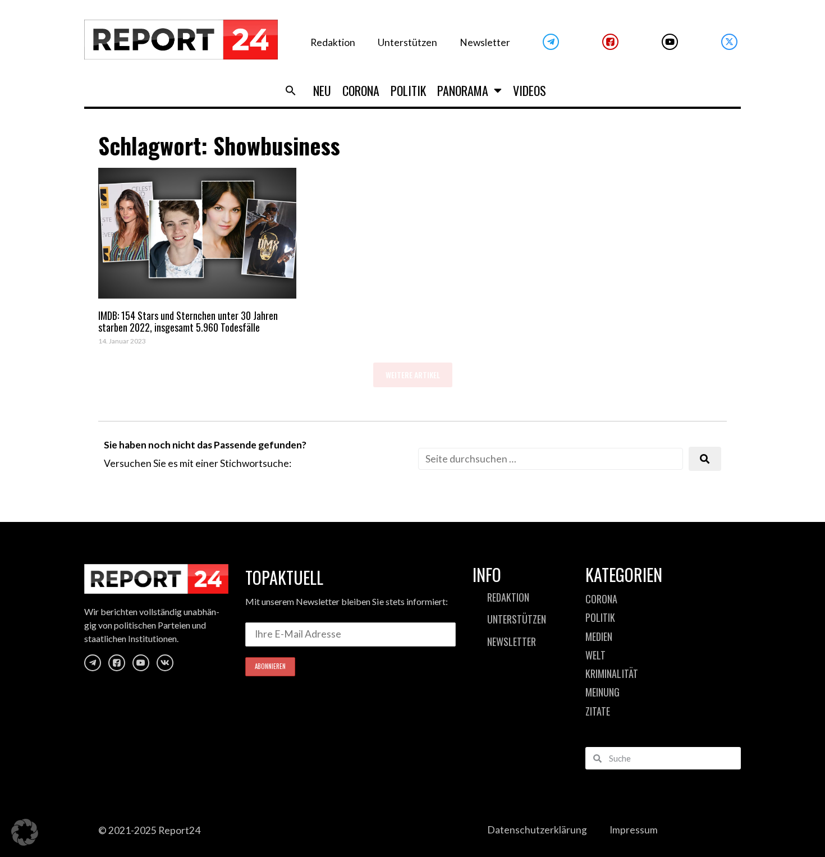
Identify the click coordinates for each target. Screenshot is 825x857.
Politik (408, 90)
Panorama (462, 90)
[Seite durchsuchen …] (550, 459)
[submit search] (705, 459)
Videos (529, 90)
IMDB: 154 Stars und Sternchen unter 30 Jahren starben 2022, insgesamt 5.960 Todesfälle (188, 321)
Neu (322, 90)
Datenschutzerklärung (537, 830)
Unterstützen (407, 42)
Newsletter (485, 42)
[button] (291, 90)
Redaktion (332, 42)
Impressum (633, 830)
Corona (360, 90)
